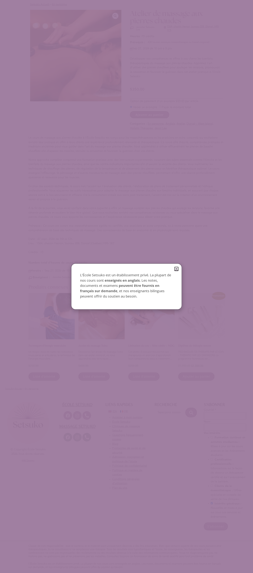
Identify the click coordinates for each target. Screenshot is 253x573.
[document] (126, 286)
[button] (176, 269)
